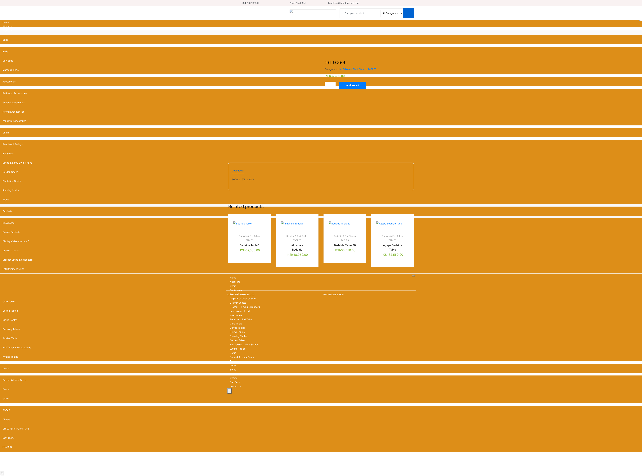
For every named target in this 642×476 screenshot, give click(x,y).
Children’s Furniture (240, 373)
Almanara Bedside (297, 247)
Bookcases (236, 290)
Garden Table (237, 340)
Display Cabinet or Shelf (243, 298)
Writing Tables (237, 348)
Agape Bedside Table (392, 247)
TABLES (372, 69)
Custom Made (10, 460)
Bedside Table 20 (345, 245)
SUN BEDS (8, 437)
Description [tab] (238, 170)
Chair (233, 285)
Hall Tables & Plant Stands (352, 69)
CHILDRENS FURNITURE (16, 428)
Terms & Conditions (13, 464)
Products (7, 30)
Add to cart (352, 85)
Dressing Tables (238, 336)
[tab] (238, 171)
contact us (8, 468)
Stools (6, 199)
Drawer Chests (238, 302)
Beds (5, 39)
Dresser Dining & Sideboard (245, 306)
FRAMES (7, 447)
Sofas (233, 352)
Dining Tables (237, 331)
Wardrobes (236, 315)
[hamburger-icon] (640, 20)
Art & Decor (9, 456)
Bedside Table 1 (249, 245)
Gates (6, 398)
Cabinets (7, 211)
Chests (6, 419)
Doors (233, 361)
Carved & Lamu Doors (242, 357)
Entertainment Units (13, 268)
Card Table (236, 323)
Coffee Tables (237, 327)
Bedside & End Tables (249, 236)
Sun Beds (235, 382)
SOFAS (6, 410)
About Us (8, 26)
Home (6, 22)
